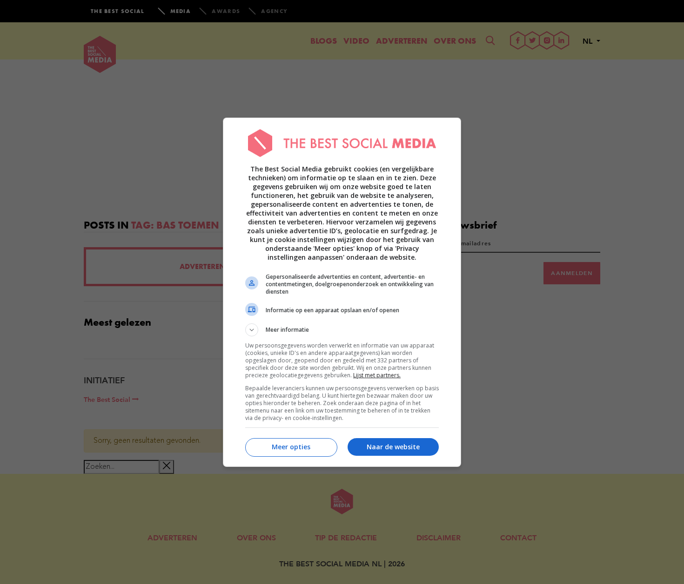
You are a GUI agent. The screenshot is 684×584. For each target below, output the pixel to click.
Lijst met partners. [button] (377, 375)
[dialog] (342, 292)
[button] (342, 329)
